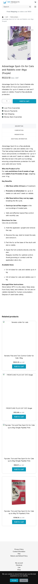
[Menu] (35, 7)
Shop (19, 569)
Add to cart (24, 101)
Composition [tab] (19, 130)
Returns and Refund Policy (19, 556)
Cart (19, 567)
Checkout (19, 565)
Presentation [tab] (19, 134)
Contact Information (19, 551)
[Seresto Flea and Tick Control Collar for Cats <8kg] (19, 337)
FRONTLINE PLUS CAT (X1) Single (19, 408)
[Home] (2, 17)
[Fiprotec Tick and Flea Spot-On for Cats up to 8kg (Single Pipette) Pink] (19, 439)
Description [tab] (19, 126)
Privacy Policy (19, 549)
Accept (14, 580)
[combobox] (15, 6)
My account (19, 563)
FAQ (19, 554)
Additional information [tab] (19, 139)
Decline (23, 580)
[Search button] (30, 6)
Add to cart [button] (19, 366)
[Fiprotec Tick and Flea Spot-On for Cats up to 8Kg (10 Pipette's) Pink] (19, 492)
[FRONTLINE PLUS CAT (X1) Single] (19, 389)
